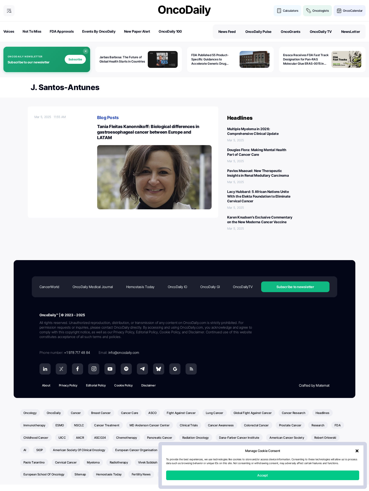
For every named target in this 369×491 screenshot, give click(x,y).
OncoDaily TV (321, 31)
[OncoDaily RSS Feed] (191, 368)
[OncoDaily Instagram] (93, 368)
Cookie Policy (123, 385)
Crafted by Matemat (314, 385)
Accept (262, 475)
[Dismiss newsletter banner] (85, 51)
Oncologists (320, 10)
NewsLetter (350, 31)
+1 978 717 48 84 (77, 352)
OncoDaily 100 (170, 31)
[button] (357, 451)
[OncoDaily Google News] (174, 368)
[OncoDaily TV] (110, 368)
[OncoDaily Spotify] (126, 368)
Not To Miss (32, 31)
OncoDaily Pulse (258, 31)
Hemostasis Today (140, 287)
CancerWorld (49, 287)
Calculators (291, 10)
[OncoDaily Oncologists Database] (308, 10)
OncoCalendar (353, 10)
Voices (8, 31)
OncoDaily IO (177, 287)
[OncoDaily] (184, 10)
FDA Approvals (62, 31)
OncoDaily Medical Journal (93, 287)
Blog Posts (108, 117)
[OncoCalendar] (339, 10)
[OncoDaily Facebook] (77, 368)
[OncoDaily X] (61, 368)
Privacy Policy (68, 385)
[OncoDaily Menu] (9, 10)
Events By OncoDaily (99, 31)
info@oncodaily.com (123, 352)
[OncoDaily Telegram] (142, 368)
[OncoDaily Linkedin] (45, 368)
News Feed (227, 31)
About (46, 385)
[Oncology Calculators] (279, 10)
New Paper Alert (137, 31)
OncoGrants (290, 31)
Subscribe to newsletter (295, 287)
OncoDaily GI (210, 287)
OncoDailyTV (243, 287)
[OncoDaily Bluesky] (158, 368)
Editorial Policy (96, 385)
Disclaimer (148, 385)
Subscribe (75, 59)
